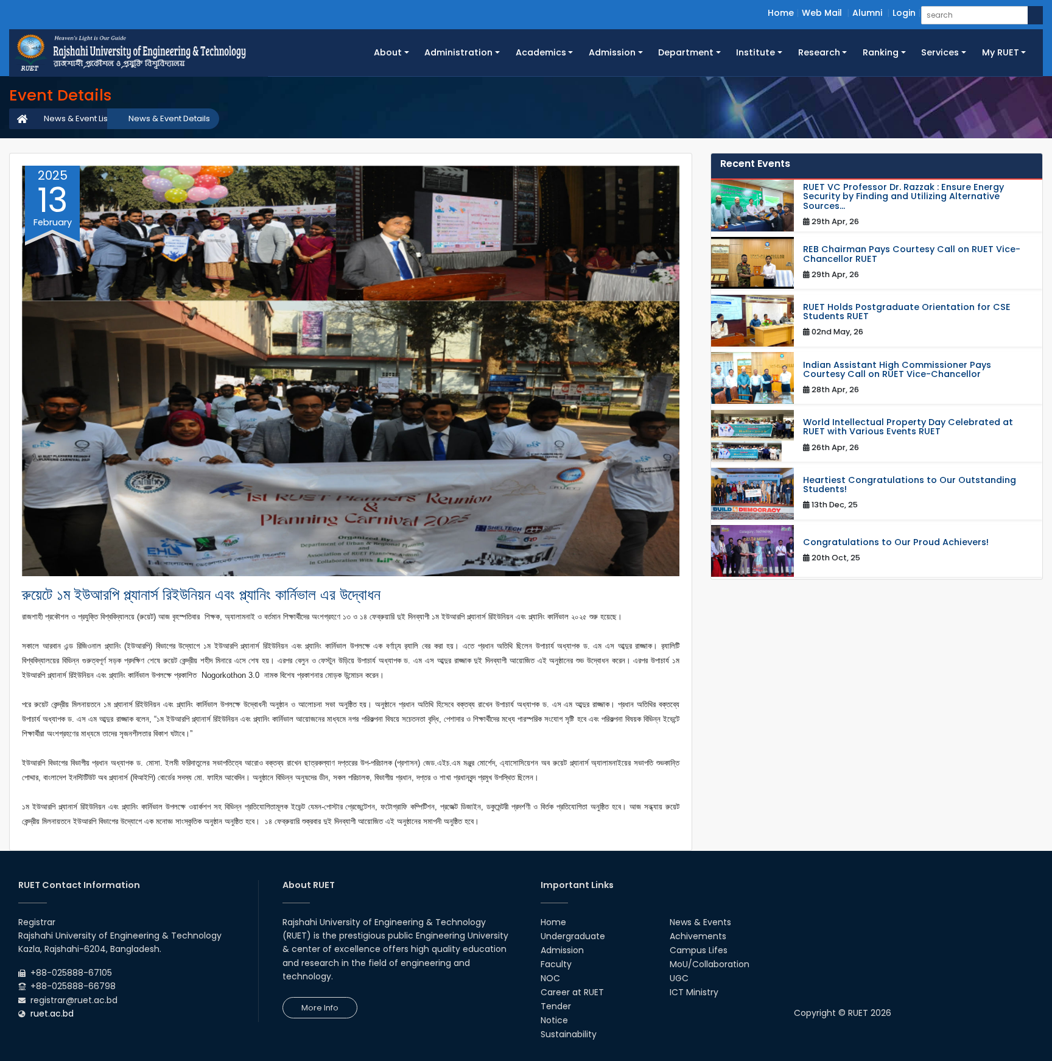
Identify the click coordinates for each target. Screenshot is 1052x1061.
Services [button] (940, 52)
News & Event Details (169, 118)
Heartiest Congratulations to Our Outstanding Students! (909, 485)
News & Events (700, 922)
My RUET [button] (1000, 52)
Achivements (698, 936)
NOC (550, 978)
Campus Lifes (699, 950)
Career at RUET (572, 992)
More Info (319, 1007)
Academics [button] (541, 52)
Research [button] (819, 52)
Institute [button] (755, 52)
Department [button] (686, 52)
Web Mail (822, 13)
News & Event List (77, 118)
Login (904, 13)
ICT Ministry (694, 992)
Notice (554, 1020)
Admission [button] (612, 52)
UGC (679, 978)
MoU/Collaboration (709, 964)
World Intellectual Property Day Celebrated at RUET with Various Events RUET (908, 427)
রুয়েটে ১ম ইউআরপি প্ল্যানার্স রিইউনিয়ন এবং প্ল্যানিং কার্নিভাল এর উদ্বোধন (201, 594)
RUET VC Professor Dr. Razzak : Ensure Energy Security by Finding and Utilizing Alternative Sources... (903, 197)
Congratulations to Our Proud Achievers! (896, 542)
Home (781, 13)
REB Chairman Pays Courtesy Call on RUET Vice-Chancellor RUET (911, 254)
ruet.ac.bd (52, 1013)
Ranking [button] (881, 52)
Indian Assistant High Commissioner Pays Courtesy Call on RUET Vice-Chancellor (897, 370)
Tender (556, 1006)
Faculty (556, 964)
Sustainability (569, 1034)
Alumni (867, 13)
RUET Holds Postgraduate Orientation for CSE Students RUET (907, 312)
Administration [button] (458, 52)
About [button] (388, 52)
